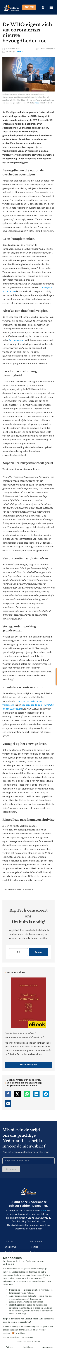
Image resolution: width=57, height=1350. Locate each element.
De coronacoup (16, 340)
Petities (34, 1247)
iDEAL (43, 1210)
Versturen (11, 1169)
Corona (19, 51)
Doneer (29, 7)
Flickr (37, 103)
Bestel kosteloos (28, 1064)
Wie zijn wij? (11, 1247)
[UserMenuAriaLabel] (43, 7)
